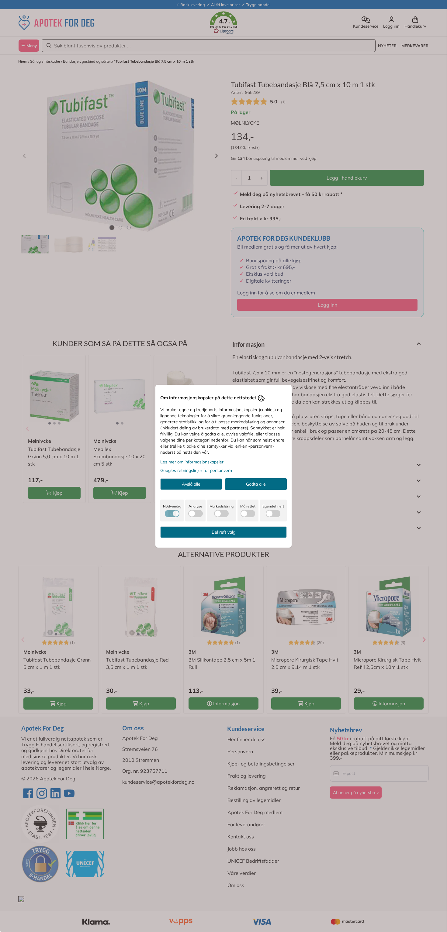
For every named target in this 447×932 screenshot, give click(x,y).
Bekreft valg (223, 532)
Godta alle (256, 484)
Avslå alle (191, 484)
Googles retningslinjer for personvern (196, 470)
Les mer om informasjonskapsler (192, 462)
